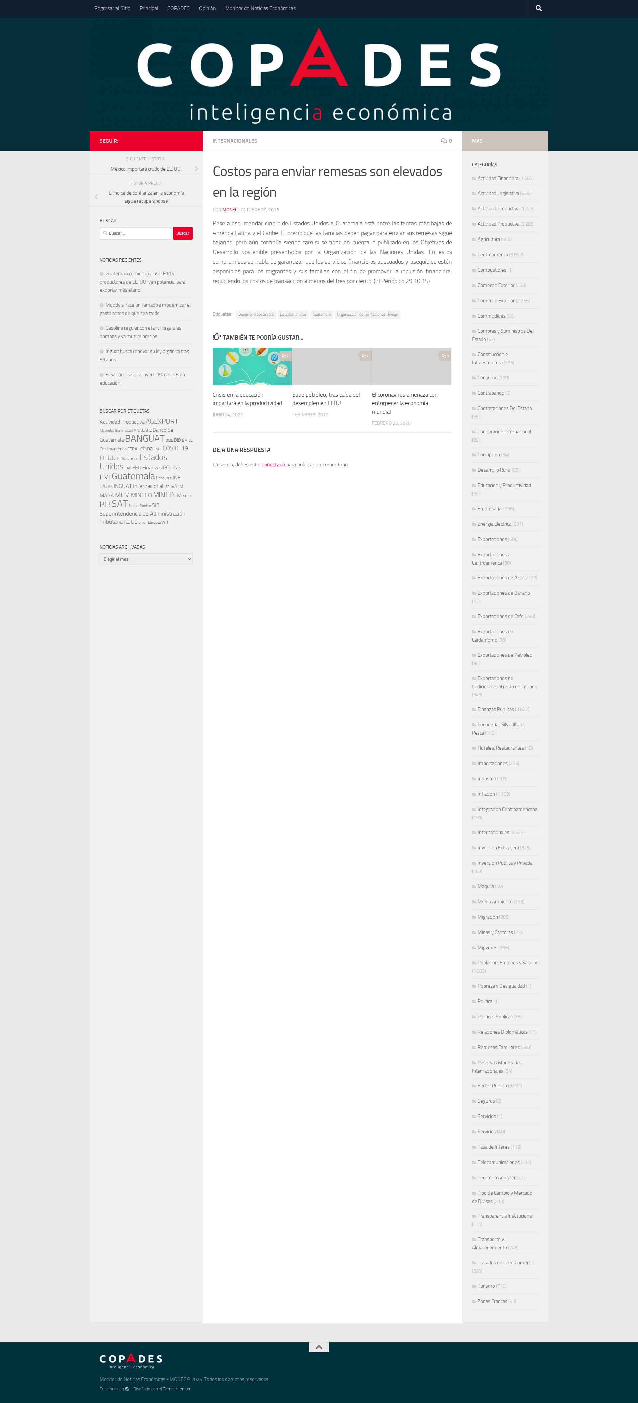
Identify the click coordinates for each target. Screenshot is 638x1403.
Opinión (207, 8)
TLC (127, 522)
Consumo (488, 378)
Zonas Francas (492, 1301)
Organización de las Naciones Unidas (367, 314)
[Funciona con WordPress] (127, 1389)
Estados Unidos (293, 314)
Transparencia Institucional (505, 1216)
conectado (273, 464)
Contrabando (491, 393)
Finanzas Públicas (161, 467)
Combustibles (492, 270)
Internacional (148, 486)
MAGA (107, 495)
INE (177, 477)
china (146, 448)
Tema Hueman (176, 1388)
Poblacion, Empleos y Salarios (508, 963)
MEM (122, 495)
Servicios (487, 1116)
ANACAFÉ (143, 430)
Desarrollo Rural (494, 470)
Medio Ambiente (495, 902)
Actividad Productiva (122, 422)
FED (136, 467)
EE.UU (108, 458)
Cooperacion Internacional (504, 432)
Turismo (486, 1286)
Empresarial (490, 509)
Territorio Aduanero (498, 1178)
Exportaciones (492, 539)
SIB (156, 505)
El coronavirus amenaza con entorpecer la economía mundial (405, 403)
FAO (128, 468)
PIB (105, 504)
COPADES (178, 8)
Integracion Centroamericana (507, 809)
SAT (120, 503)
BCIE (169, 440)
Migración (488, 917)
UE (134, 522)
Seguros (486, 1101)
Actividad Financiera (498, 178)
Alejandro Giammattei (116, 430)
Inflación (106, 487)
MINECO (141, 495)
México (184, 495)
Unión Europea (149, 522)
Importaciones (493, 763)
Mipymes (487, 948)
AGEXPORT (162, 421)
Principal (149, 8)
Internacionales (235, 141)
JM (180, 486)
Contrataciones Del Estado (505, 408)
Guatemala (322, 314)
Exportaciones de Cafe (501, 616)
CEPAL (133, 448)
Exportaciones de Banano (504, 593)
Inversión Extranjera (498, 848)
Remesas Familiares (499, 1047)
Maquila (486, 886)
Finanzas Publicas (496, 709)
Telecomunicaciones (499, 1162)
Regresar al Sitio (112, 8)
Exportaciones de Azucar (503, 578)
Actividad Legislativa (498, 193)
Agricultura (489, 239)
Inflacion (486, 794)
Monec (230, 210)
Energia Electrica (494, 524)
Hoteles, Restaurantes (501, 748)
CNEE (158, 449)
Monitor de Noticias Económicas (260, 8)
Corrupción (489, 455)
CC (191, 440)
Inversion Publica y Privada (505, 863)
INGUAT (123, 486)
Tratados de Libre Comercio (506, 1263)
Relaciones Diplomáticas (503, 1032)
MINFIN (164, 495)
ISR (167, 487)
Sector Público (140, 506)
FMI (105, 477)
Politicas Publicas (495, 1017)
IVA (174, 486)
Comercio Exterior (496, 285)
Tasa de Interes (494, 1147)
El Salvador (127, 458)
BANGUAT (145, 438)
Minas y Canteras (495, 932)
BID (177, 440)
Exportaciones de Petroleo (505, 655)
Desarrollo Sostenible (256, 314)
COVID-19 (175, 448)
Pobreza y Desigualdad (501, 986)
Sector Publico (492, 1086)
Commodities (492, 316)
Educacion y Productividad (504, 485)
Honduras (164, 478)
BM (185, 440)
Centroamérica (113, 448)
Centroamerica (493, 255)
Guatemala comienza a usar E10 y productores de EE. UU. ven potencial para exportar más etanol (142, 282)
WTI (165, 522)
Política (485, 1001)
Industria (487, 779)
